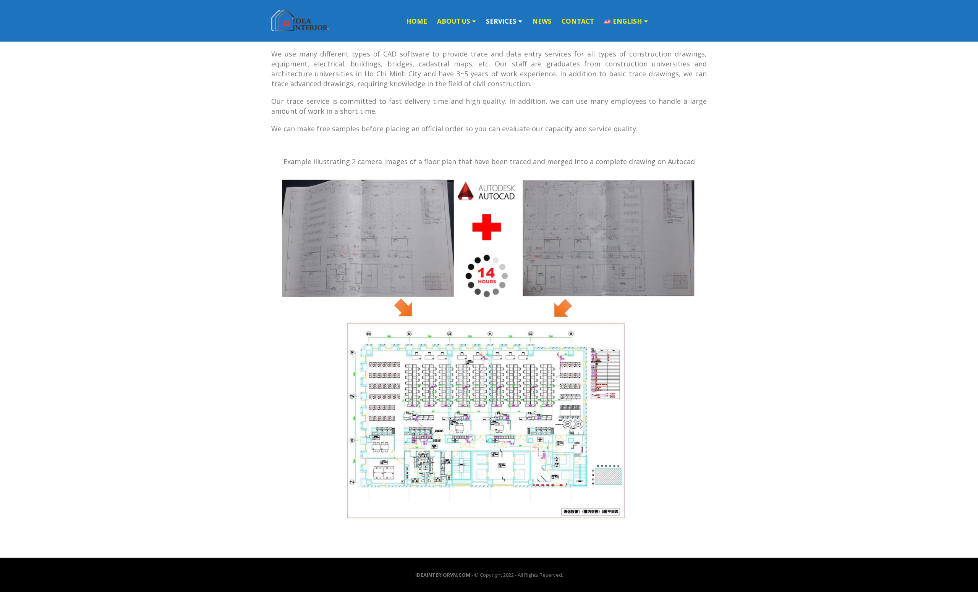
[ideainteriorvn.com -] (300, 20)
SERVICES (501, 21)
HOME (416, 21)
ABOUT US (453, 21)
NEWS (542, 21)
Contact (578, 21)
